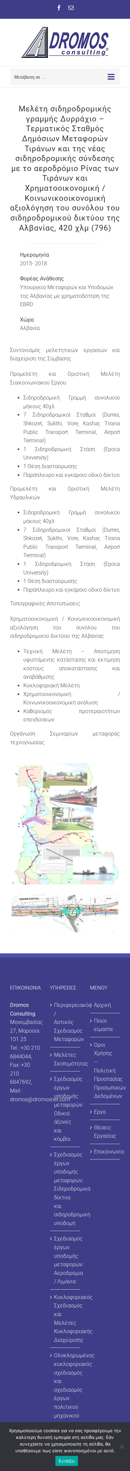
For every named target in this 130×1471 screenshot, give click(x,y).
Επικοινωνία (105, 1151)
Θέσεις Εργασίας (105, 1131)
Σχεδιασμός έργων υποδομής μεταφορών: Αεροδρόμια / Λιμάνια (65, 1260)
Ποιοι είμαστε (103, 1025)
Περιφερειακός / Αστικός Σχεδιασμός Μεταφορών (65, 1022)
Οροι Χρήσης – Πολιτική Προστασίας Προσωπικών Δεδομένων (105, 1071)
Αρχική (102, 1005)
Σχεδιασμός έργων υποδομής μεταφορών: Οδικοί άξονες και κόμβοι (65, 1109)
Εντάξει (67, 1461)
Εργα (100, 1112)
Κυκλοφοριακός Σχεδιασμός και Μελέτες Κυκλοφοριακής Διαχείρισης (65, 1318)
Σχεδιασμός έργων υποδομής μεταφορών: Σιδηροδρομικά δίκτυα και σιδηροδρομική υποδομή (65, 1188)
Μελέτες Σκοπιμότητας (65, 1059)
